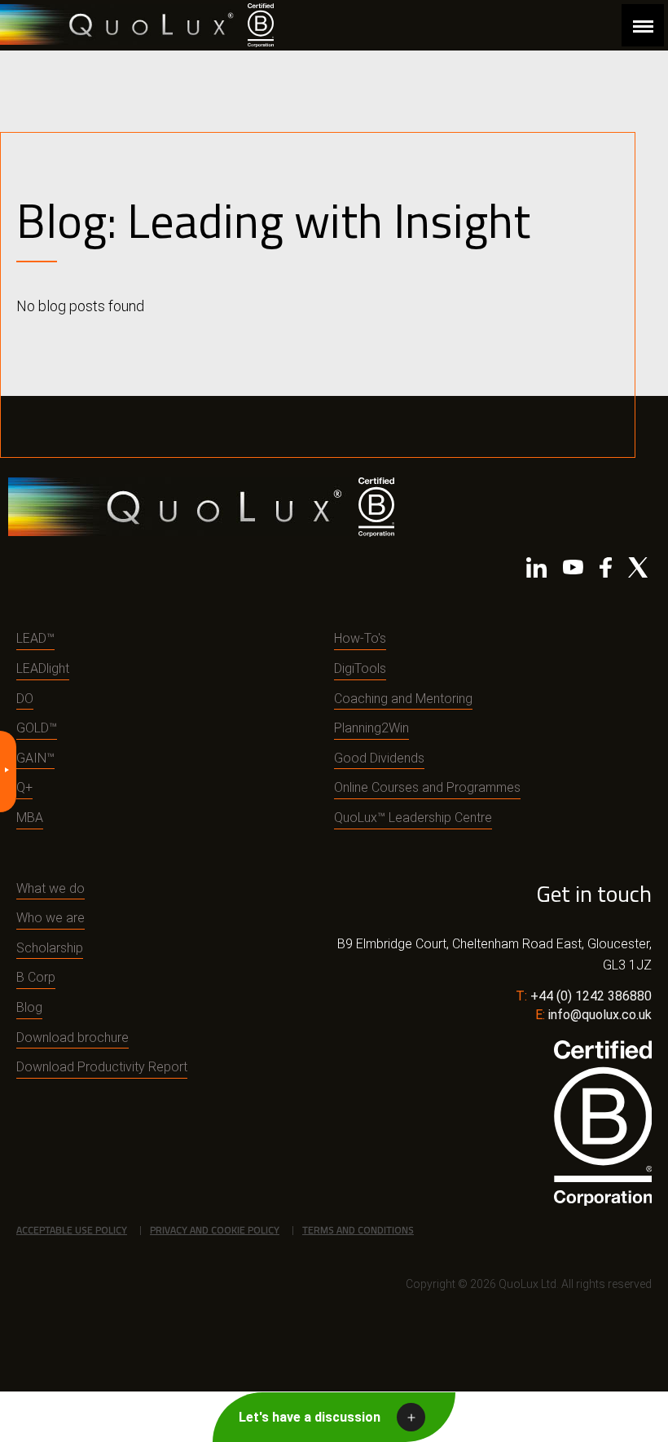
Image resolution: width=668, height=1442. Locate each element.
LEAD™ (35, 638)
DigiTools (360, 668)
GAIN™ (35, 758)
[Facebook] (605, 570)
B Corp (35, 977)
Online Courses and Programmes (427, 787)
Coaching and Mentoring (403, 698)
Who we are (50, 917)
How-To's (360, 638)
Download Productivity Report (101, 1067)
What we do (50, 888)
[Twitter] (638, 570)
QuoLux (120, 25)
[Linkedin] (536, 570)
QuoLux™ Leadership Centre (413, 817)
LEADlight (42, 668)
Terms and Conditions (358, 1230)
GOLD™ (36, 728)
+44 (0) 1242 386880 (591, 996)
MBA (29, 817)
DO (24, 698)
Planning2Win (371, 728)
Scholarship (49, 948)
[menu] (643, 25)
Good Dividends (379, 758)
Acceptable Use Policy (71, 1230)
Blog (29, 1007)
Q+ (24, 787)
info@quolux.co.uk (600, 1014)
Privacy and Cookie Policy (214, 1230)
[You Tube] (573, 570)
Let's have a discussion (309, 1417)
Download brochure (72, 1037)
